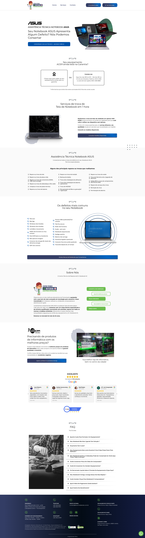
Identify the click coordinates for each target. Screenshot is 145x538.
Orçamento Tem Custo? (77, 446)
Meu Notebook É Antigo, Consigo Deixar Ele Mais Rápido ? (88, 474)
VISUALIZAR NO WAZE (103, 512)
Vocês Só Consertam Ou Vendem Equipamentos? (85, 466)
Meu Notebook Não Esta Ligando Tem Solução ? (85, 441)
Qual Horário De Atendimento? (79, 488)
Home (54, 5)
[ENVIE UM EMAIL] (71, 499)
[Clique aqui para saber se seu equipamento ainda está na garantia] (54, 74)
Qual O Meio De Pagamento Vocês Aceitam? (83, 483)
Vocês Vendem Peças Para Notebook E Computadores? (87, 479)
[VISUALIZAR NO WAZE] (98, 509)
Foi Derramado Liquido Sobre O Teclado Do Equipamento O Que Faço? (92, 470)
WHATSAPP (56, 516)
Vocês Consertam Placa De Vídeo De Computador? (86, 461)
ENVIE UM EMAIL (74, 503)
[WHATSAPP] (54, 512)
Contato (73, 5)
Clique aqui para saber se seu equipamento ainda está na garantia (54, 80)
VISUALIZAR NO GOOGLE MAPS (105, 503)
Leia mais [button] (32, 400)
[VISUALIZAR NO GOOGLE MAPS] (98, 499)
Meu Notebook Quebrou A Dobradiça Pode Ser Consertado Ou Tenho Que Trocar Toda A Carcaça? (92, 456)
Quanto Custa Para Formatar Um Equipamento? (85, 437)
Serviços (63, 5)
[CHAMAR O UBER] (98, 518)
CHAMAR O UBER (102, 521)
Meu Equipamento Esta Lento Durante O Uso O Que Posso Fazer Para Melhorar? (91, 450)
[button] (116, 394)
